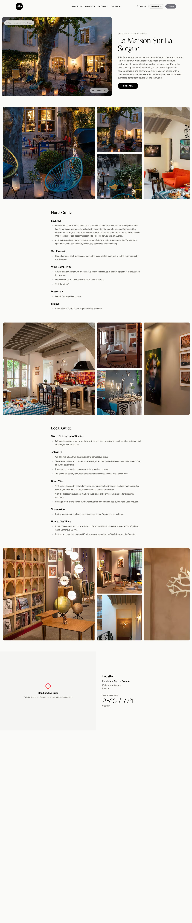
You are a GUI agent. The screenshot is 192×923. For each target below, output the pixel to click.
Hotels (8, 23)
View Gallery (100, 90)
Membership (156, 6)
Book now (128, 85)
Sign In (171, 6)
